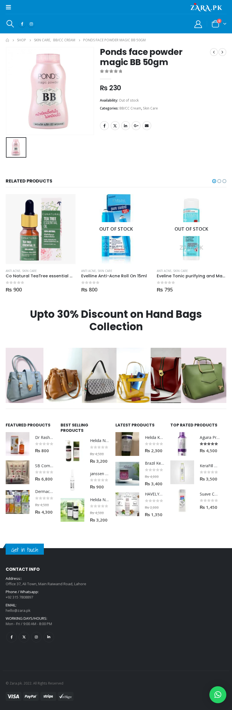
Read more (142, 203)
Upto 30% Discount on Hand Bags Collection (116, 320)
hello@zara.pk (18, 610)
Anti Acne (13, 271)
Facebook (104, 125)
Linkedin (49, 637)
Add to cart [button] (66, 203)
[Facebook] (22, 23)
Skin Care (150, 108)
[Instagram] (31, 23)
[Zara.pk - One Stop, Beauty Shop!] (206, 7)
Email (146, 125)
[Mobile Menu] (10, 7)
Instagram (36, 637)
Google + (136, 125)
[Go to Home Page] (7, 40)
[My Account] (198, 24)
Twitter (115, 125)
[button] (214, 181)
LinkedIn (125, 125)
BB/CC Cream (130, 108)
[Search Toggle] (10, 23)
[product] (41, 229)
